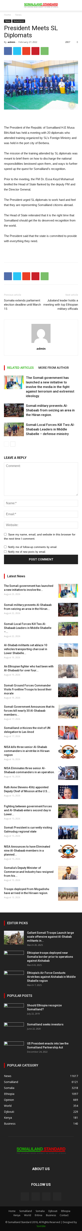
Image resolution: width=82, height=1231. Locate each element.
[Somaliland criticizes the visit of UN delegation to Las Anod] (68, 733)
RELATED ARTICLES (20, 368)
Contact (64, 1215)
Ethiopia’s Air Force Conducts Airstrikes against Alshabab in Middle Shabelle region (51, 976)
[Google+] (36, 1196)
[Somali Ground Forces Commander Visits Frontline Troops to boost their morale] (68, 690)
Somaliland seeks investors (45, 1024)
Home (7, 14)
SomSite (41, 1226)
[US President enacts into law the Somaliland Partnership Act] (14, 1048)
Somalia (40, 1211)
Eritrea (38, 1215)
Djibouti (52, 1211)
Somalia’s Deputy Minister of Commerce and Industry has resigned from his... (29, 871)
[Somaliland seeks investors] (14, 1029)
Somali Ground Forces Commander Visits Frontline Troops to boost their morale (28, 689)
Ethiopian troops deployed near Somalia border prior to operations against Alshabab (50, 956)
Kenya (17, 1215)
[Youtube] (57, 1196)
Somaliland (19, 21)
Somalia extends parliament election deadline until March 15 (22, 305)
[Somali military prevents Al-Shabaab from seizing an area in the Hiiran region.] (14, 410)
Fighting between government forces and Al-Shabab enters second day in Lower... (28, 810)
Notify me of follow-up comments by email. (32, 547)
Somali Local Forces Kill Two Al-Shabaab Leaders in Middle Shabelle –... (27, 627)
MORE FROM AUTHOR (53, 368)
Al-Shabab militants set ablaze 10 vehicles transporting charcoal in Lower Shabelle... (25, 649)
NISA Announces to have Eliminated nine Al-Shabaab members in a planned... (27, 850)
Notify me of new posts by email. (27, 551)
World (27, 1215)
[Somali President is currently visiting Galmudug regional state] (68, 832)
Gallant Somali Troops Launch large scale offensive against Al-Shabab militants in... (50, 936)
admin (11, 41)
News (18, 14)
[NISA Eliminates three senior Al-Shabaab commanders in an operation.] (68, 773)
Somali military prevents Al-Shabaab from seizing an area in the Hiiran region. (50, 410)
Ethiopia (65, 1211)
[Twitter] (46, 1196)
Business (51, 1215)
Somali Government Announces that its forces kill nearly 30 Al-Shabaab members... (29, 710)
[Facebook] (25, 1196)
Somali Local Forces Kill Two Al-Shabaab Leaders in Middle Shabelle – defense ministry (50, 429)
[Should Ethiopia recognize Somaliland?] (14, 1010)
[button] (76, 5)
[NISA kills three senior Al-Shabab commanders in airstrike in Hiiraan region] (68, 752)
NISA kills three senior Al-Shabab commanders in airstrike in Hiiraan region (27, 751)
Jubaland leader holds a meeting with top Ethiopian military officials (60, 305)
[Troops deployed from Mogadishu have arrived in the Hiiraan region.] (68, 894)
